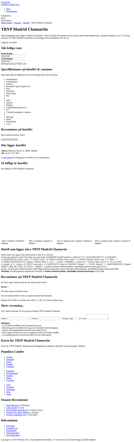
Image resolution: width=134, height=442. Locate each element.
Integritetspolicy (12, 433)
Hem (8, 9)
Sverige (9, 357)
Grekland (10, 380)
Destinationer (11, 11)
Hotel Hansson (12, 405)
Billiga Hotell (6, 23)
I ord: (83, 318)
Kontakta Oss (12, 428)
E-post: (35, 318)
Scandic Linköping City (16, 415)
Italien (8, 378)
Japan (8, 394)
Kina (8, 392)
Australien (10, 389)
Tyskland (10, 366)
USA (8, 385)
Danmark (10, 359)
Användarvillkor (13, 435)
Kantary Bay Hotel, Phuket (17, 412)
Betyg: (66, 318)
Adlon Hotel (11, 408)
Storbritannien (12, 373)
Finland (9, 364)
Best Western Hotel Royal (17, 410)
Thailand (10, 387)
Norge (9, 362)
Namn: (4, 318)
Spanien (17, 23)
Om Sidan (10, 426)
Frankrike (10, 371)
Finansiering (11, 430)
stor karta (8, 157)
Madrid (26, 23)
